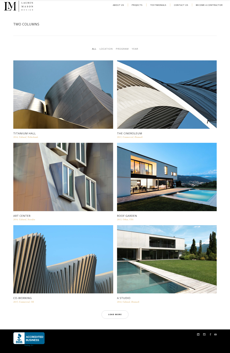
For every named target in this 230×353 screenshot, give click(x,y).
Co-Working (22, 298)
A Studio (123, 298)
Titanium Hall (24, 133)
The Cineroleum (129, 133)
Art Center (22, 216)
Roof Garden (127, 216)
